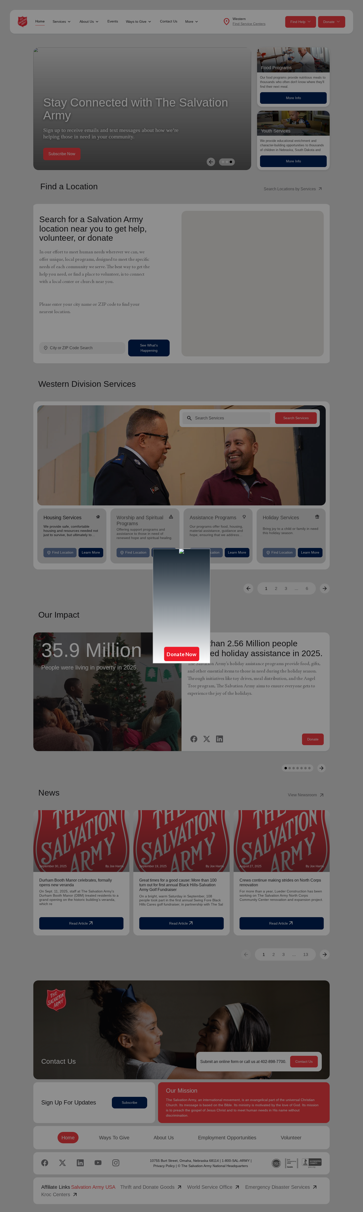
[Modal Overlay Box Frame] (181, 606)
